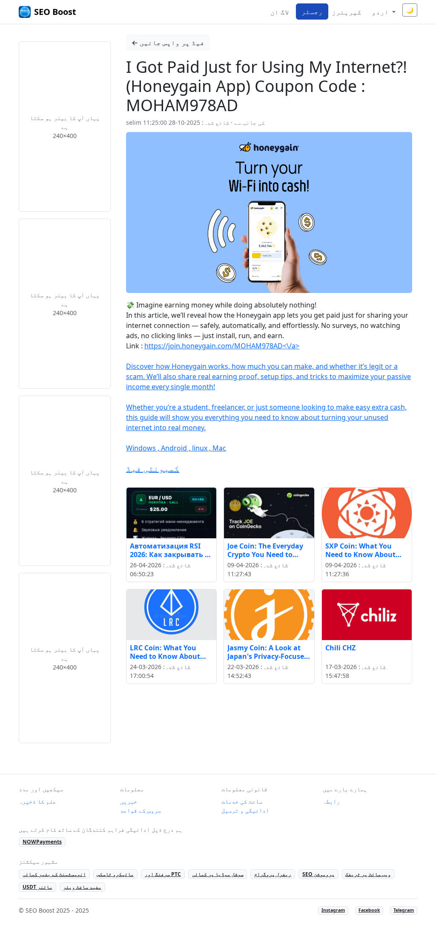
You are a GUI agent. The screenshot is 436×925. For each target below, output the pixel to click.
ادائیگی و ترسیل (245, 810)
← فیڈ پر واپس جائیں (168, 42)
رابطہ (331, 801)
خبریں (128, 801)
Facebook (369, 910)
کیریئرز (346, 12)
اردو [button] (381, 12)
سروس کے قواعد (140, 810)
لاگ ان (279, 12)
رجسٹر (312, 11)
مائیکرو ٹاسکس (115, 874)
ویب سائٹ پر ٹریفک (368, 874)
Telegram (403, 910)
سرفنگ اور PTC (163, 874)
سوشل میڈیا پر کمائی (218, 874)
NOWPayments (42, 841)
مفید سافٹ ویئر (82, 887)
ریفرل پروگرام (272, 874)
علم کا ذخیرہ (37, 801)
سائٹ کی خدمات (241, 801)
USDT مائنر (37, 887)
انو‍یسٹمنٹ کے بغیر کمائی (54, 874)
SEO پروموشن (318, 874)
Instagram (333, 910)
